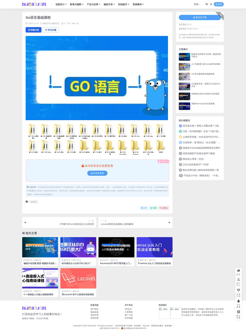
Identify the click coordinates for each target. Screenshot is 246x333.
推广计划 (129, 315)
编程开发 (47, 23)
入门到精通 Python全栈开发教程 (205, 64)
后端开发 (66, 291)
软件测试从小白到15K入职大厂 (76, 263)
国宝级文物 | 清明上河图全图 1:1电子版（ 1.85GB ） (209, 125)
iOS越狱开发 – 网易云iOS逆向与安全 (205, 84)
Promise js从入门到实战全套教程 (154, 263)
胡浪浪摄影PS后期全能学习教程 (199, 153)
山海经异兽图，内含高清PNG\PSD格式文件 (205, 136)
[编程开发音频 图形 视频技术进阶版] (40, 247)
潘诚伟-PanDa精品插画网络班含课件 (201, 147)
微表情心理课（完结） (194, 159)
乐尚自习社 (92, 325)
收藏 (154, 208)
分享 (145, 208)
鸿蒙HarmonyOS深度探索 (203, 103)
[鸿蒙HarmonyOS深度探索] (184, 106)
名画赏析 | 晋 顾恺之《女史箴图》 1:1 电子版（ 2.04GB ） (212, 142)
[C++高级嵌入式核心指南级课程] (40, 278)
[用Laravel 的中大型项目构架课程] (78, 278)
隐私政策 (95, 312)
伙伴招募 (129, 318)
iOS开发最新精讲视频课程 (203, 73)
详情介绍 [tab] (34, 29)
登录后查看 (98, 173)
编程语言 (56, 23)
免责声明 (95, 315)
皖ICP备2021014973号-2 (109, 328)
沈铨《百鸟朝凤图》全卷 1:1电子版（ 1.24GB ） (207, 131)
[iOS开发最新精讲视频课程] (184, 76)
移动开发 (105, 260)
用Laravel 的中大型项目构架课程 (78, 294)
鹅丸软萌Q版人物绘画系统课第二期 (201, 169)
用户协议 (95, 309)
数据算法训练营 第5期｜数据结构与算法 (206, 55)
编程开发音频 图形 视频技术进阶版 (39, 264)
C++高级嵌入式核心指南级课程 (38, 294)
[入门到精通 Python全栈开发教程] (184, 66)
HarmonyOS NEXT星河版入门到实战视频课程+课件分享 (116, 264)
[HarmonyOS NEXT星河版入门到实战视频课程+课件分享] (116, 247)
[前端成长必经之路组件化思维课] (184, 96)
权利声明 (95, 318)
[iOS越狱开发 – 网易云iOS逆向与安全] (184, 86)
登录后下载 (201, 17)
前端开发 (28, 260)
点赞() (165, 208)
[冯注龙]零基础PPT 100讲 (196, 164)
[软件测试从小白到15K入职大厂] (78, 247)
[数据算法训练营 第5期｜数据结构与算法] (184, 56)
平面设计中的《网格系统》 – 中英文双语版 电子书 (209, 175)
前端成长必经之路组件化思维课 (205, 93)
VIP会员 (128, 309)
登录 (220, 4)
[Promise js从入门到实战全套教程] (155, 247)
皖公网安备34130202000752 (134, 328)
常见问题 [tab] (52, 29)
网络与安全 (77, 260)
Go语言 (34, 201)
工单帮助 (129, 312)
